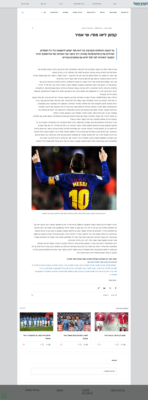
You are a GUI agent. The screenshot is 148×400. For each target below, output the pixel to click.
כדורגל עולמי (91, 12)
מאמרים (65, 12)
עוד (44, 12)
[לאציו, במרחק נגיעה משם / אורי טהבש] (74, 321)
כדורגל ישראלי (77, 12)
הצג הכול (22, 308)
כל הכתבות (124, 12)
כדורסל (102, 12)
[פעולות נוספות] (32, 28)
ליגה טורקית (54, 12)
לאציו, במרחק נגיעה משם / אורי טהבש (75, 337)
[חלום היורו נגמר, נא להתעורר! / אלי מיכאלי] (36, 321)
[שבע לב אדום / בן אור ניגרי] (111, 321)
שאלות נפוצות (32, 390)
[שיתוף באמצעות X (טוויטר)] (110, 288)
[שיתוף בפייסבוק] (116, 288)
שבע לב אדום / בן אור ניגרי (114, 335)
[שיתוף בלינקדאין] (104, 288)
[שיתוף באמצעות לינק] (99, 288)
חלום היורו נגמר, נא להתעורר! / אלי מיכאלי (36, 337)
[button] (43, 4)
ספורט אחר (113, 12)
